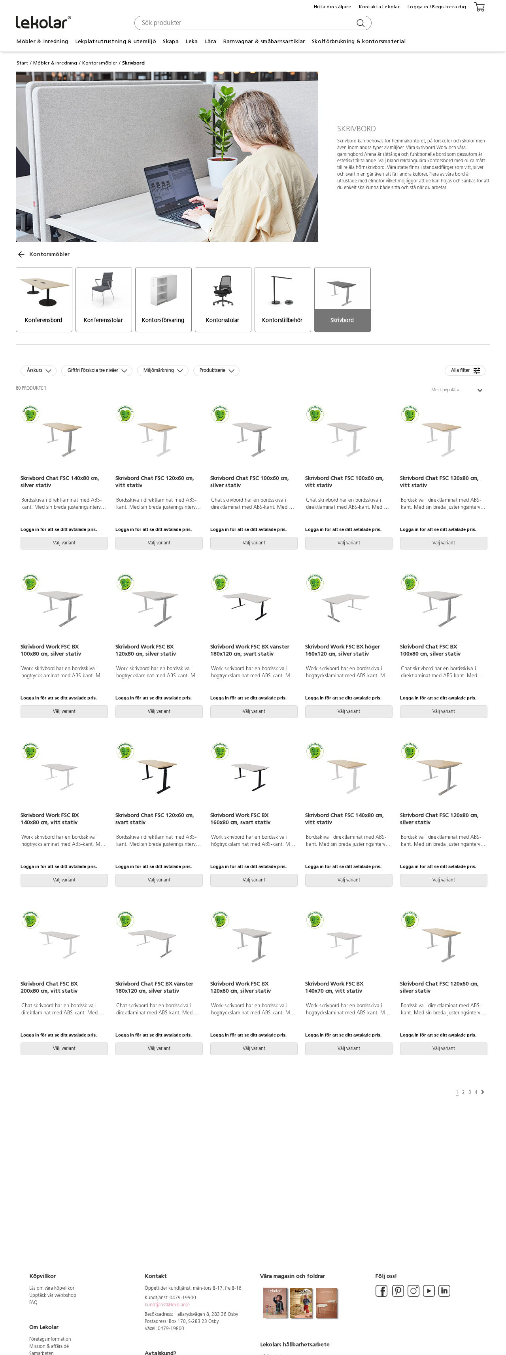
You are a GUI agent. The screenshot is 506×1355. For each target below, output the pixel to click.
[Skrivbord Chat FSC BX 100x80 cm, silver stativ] (442, 608)
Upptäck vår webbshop (52, 1295)
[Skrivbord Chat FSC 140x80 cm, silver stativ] (63, 440)
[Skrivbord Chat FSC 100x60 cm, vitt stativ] (348, 440)
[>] (482, 1092)
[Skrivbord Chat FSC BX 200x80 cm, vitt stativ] (63, 946)
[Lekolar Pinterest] (397, 1295)
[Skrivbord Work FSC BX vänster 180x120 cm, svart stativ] (253, 608)
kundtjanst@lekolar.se (167, 1305)
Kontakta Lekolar (379, 6)
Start (22, 63)
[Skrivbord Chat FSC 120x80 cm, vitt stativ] (442, 440)
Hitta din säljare (332, 6)
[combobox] (252, 23)
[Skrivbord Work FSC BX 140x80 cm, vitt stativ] (63, 777)
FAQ (33, 1302)
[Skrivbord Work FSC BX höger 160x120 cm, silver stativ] (348, 608)
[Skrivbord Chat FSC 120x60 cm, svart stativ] (158, 777)
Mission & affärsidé (49, 1346)
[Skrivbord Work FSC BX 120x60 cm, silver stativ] (253, 946)
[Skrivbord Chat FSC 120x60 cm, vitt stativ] (158, 440)
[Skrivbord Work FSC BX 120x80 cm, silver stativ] (158, 608)
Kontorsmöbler (99, 63)
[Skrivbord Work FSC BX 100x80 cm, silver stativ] (63, 608)
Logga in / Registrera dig (437, 6)
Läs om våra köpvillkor (51, 1288)
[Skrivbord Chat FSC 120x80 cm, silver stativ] (442, 777)
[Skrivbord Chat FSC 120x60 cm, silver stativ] (442, 946)
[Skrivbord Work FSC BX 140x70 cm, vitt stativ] (348, 946)
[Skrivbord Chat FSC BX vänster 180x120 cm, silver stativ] (158, 946)
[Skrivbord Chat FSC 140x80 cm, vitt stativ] (348, 777)
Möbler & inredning (55, 63)
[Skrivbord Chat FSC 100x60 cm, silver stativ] (253, 440)
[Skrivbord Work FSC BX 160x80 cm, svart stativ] (253, 777)
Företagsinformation (50, 1339)
